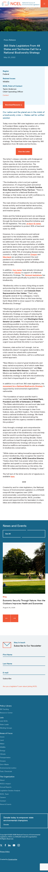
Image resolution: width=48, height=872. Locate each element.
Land (2, 740)
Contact (6, 95)
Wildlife (2, 747)
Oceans (3, 761)
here (12, 476)
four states (17, 270)
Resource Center (6, 713)
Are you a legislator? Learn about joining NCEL (20, 686)
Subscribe (7, 678)
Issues (2, 737)
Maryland (7, 257)
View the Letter (24, 151)
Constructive (12, 859)
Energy (2, 751)
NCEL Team (4, 794)
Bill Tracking (4, 709)
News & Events (5, 804)
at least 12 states (34, 224)
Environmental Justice (8, 768)
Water (2, 744)
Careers (3, 797)
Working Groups (6, 728)
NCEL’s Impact (5, 784)
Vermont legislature (33, 275)
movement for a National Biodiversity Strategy (23, 386)
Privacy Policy (5, 851)
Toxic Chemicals (6, 771)
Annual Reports (5, 787)
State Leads (4, 724)
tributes (17, 272)
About (2, 780)
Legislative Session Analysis (10, 790)
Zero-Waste (4, 764)
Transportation (5, 757)
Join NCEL (4, 721)
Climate (3, 754)
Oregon (33, 254)
